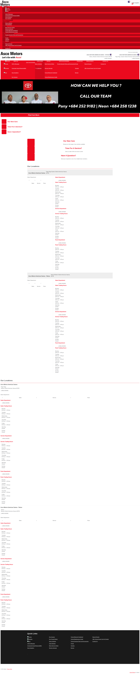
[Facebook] (27, 655)
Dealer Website (132, 672)
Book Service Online (53, 645)
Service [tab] (38, 183)
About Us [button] (5, 12)
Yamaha (73, 645)
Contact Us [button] (5, 46)
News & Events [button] (6, 42)
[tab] (70, 388)
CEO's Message (31, 643)
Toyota (72, 643)
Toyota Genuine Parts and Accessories (80, 641)
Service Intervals (53, 648)
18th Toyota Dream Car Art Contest (100, 639)
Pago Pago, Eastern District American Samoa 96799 (127, 56)
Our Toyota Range (53, 639)
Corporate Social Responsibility (34, 645)
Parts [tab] (44, 183)
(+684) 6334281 (135, 58)
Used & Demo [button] (5, 21)
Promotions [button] (5, 36)
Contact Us (95, 641)
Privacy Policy (9, 669)
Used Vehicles (52, 643)
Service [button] (4, 26)
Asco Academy (30, 648)
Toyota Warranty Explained (77, 637)
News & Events (95, 637)
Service (72, 648)
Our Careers (52, 637)
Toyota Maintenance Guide (77, 639)
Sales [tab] (33, 183)
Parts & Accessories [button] (8, 33)
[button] (5, 6)
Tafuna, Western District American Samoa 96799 (100, 56)
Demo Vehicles (52, 641)
